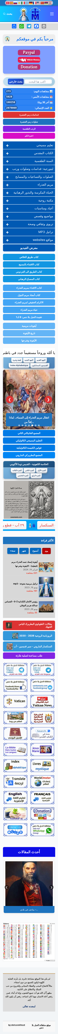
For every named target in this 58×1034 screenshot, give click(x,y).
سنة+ (12, 550)
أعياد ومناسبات (44, 208)
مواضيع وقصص (43, 216)
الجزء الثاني (29, 470)
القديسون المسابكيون (40, 365)
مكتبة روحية (45, 200)
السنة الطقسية (44, 161)
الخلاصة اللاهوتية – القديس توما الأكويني (29, 464)
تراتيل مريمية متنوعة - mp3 (25, 583)
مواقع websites (43, 240)
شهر (24, 550)
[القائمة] (52, 14)
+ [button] (7, 145)
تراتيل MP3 (45, 232)
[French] (35, 2)
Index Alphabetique (19, 365)
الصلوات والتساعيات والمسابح (34, 176)
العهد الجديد (29, 360)
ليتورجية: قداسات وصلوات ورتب (32, 169)
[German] (31, 2)
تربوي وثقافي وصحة (40, 224)
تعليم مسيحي (44, 145)
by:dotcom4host (16, 1025)
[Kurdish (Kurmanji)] (19, 2)
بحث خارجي (15, 81)
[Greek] (27, 2)
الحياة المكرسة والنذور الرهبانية (33, 192)
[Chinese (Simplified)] (42, 2)
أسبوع (35, 550)
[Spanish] (12, 2)
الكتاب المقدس (43, 153)
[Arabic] (50, 2)
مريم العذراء (45, 184)
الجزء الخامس (23, 475)
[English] (39, 2)
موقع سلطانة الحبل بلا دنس (41, 1026)
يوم (46, 550)
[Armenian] (46, 2)
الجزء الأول (41, 470)
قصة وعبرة (17, 360)
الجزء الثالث (17, 470)
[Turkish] (8, 2)
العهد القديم (41, 360)
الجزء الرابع (36, 475)
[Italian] (23, 2)
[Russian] (15, 2)
